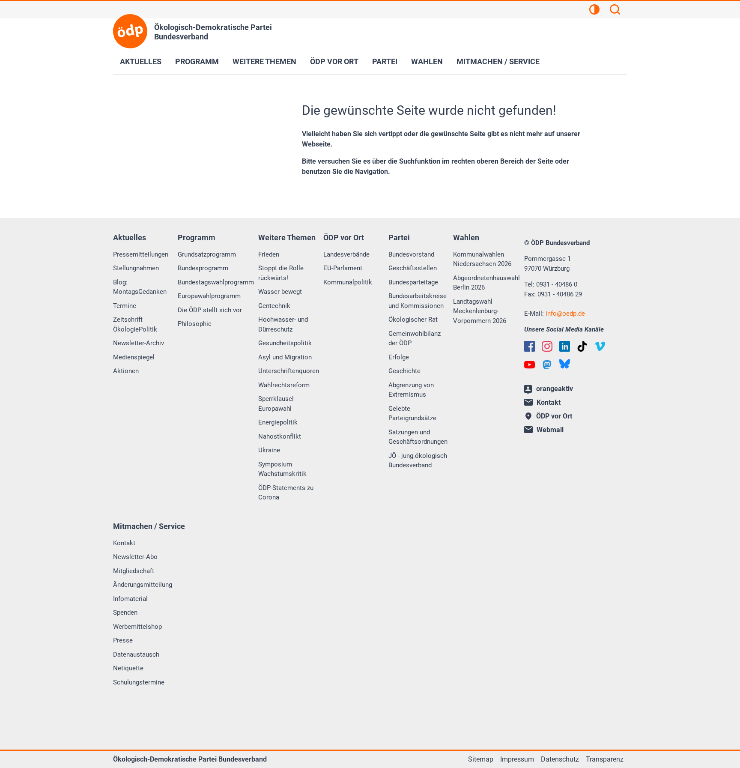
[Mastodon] (547, 364)
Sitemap (480, 759)
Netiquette (128, 668)
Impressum (517, 759)
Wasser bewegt (280, 292)
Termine (124, 306)
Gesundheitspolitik (285, 343)
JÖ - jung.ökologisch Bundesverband (417, 460)
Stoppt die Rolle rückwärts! (281, 273)
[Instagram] (547, 346)
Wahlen (427, 61)
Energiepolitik (278, 422)
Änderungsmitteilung (142, 585)
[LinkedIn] (564, 346)
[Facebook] (529, 346)
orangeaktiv (554, 389)
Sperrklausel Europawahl (276, 403)
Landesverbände (346, 254)
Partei (384, 61)
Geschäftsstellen (412, 268)
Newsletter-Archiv (138, 343)
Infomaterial (130, 599)
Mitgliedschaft (133, 571)
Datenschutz (560, 759)
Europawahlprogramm (209, 296)
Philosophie (195, 324)
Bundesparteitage (413, 282)
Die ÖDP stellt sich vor (210, 310)
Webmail (550, 430)
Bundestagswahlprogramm (216, 282)
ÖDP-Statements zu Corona (285, 493)
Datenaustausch (136, 654)
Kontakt (124, 543)
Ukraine (269, 450)
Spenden (125, 612)
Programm (197, 61)
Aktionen (126, 371)
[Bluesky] (564, 364)
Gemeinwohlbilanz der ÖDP (414, 338)
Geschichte (404, 371)
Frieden (268, 254)
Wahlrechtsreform (284, 385)
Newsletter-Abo (135, 557)
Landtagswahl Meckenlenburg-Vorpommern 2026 (479, 311)
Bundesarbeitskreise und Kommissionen (417, 301)
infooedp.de (565, 313)
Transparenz (605, 759)
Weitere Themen (264, 61)
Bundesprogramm (203, 268)
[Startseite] (130, 31)
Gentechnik (274, 306)
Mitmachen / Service (498, 61)
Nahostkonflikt (279, 436)
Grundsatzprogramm (207, 254)
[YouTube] (529, 364)
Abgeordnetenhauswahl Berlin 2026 (486, 283)
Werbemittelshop (137, 627)
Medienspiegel (134, 357)
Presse (123, 640)
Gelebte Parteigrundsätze (412, 413)
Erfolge (398, 357)
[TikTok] (582, 346)
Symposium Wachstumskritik (282, 469)
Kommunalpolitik (347, 282)
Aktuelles (140, 61)
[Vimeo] (599, 346)
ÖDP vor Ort (334, 61)
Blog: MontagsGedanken (140, 287)
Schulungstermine (138, 682)
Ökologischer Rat (413, 319)
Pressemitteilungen (140, 254)
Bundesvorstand (411, 254)
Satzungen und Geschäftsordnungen (418, 437)
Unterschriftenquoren (288, 371)
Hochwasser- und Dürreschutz (283, 324)
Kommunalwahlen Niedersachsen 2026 (482, 259)
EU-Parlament (342, 268)
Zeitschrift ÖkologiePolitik (135, 324)
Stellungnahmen (136, 268)
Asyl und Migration (285, 357)
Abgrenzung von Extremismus (411, 390)
